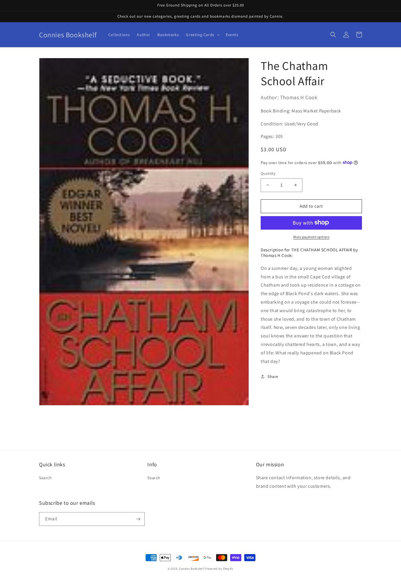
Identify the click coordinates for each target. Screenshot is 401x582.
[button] (202, 34)
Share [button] (272, 376)
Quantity (268, 173)
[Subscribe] (138, 519)
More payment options (311, 236)
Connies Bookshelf (192, 569)
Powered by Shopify (219, 569)
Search (45, 477)
